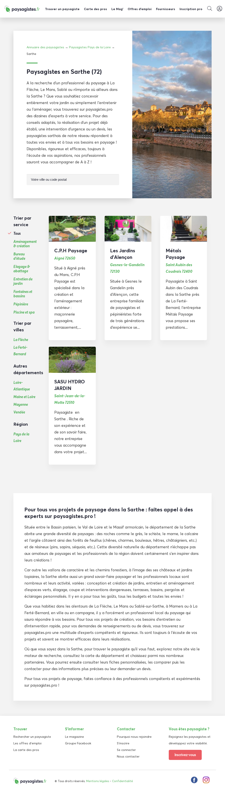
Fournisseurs (165, 9)
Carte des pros (95, 9)
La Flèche (20, 339)
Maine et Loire (24, 396)
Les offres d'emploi (27, 743)
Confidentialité (122, 781)
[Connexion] (219, 9)
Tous (17, 233)
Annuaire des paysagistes (45, 47)
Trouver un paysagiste (62, 9)
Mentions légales (97, 781)
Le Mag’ (117, 9)
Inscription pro (191, 9)
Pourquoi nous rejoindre (134, 737)
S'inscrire (123, 743)
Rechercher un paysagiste (32, 737)
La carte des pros (26, 750)
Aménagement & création (25, 243)
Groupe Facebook (78, 743)
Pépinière (20, 304)
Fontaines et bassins (22, 293)
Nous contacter (128, 756)
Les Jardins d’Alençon (122, 253)
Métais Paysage (175, 253)
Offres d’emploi (140, 9)
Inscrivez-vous (185, 755)
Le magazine (74, 737)
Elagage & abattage (21, 268)
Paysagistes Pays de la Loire (90, 47)
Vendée (19, 412)
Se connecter (126, 750)
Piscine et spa (23, 312)
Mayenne (20, 404)
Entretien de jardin (23, 281)
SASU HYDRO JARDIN (69, 385)
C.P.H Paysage (70, 250)
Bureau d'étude (19, 256)
